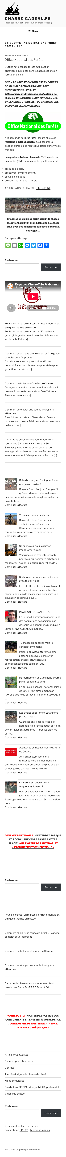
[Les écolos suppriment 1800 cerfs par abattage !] (11, 717)
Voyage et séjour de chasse (34, 515)
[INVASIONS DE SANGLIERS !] (11, 616)
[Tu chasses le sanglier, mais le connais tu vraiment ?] (11, 647)
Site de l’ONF (43, 188)
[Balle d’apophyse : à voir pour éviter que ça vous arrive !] (11, 484)
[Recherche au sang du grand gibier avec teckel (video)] (11, 581)
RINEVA (24, 1130)
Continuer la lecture (16, 505)
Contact (9, 1067)
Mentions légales (14, 1080)
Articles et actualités (16, 1054)
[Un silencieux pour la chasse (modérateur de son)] (11, 550)
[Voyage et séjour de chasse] (11, 519)
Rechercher (12, 260)
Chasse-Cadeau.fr (28, 18)
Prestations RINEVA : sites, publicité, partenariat (32, 1087)
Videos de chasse (15, 1093)
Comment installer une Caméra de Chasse (29, 383)
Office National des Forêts (23, 60)
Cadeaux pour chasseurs (19, 1061)
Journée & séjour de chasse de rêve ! (25, 1074)
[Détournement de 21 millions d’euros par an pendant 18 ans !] (11, 682)
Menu (35, 31)
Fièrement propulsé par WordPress (23, 1149)
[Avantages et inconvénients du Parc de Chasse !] (11, 752)
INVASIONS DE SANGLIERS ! (35, 612)
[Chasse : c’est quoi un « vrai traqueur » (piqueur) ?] (11, 787)
